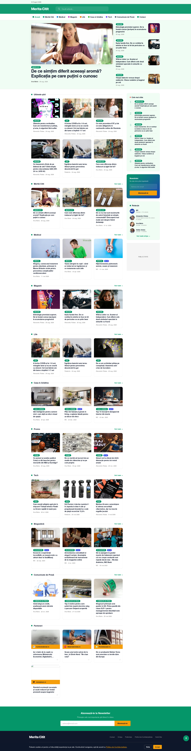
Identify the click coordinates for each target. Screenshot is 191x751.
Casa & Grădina (96, 17)
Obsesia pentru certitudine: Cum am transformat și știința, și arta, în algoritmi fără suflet (145, 165)
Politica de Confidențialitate (116, 747)
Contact (142, 17)
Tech (110, 17)
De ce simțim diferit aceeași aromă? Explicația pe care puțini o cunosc (66, 73)
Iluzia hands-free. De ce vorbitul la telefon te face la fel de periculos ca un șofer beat (130, 45)
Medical (62, 17)
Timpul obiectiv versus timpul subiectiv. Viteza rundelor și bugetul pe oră (130, 80)
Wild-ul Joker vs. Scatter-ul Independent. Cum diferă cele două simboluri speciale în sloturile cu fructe (130, 62)
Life (83, 17)
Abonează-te (143, 193)
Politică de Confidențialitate (143, 737)
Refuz (148, 747)
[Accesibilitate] (186, 738)
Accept (157, 747)
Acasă (37, 17)
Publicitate (128, 737)
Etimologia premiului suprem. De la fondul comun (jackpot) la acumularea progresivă (131, 29)
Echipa (120, 737)
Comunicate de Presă (125, 17)
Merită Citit (49, 17)
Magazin (73, 17)
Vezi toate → (118, 184)
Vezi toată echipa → (143, 236)
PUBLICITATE (143, 257)
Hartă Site (158, 737)
